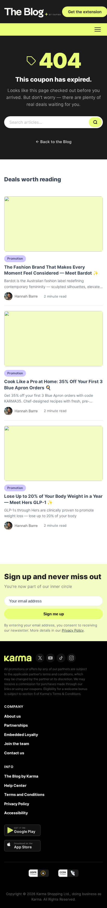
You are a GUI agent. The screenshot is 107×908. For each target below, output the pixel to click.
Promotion (15, 258)
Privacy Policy (73, 630)
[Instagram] (71, 658)
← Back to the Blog (53, 141)
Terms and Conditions (24, 794)
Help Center (15, 785)
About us (12, 716)
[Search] (95, 122)
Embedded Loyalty (21, 734)
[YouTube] (50, 658)
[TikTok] (61, 658)
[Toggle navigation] (97, 29)
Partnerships (16, 725)
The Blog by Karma (21, 776)
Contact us (14, 753)
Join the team (16, 743)
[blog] (17, 658)
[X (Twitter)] (40, 658)
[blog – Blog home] (33, 11)
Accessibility (16, 813)
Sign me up (53, 614)
